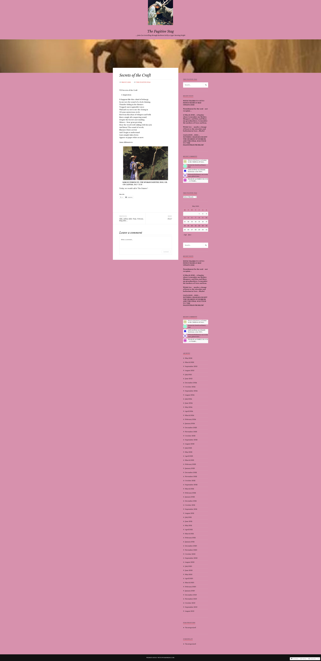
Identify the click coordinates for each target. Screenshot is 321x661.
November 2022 (191, 476)
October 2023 (190, 436)
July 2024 (188, 399)
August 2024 (189, 395)
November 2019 (191, 599)
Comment (166, 251)
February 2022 (190, 493)
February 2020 (190, 587)
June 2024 (189, 403)
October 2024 (190, 387)
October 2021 (190, 505)
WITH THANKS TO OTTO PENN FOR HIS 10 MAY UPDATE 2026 (193, 103)
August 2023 (189, 444)
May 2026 (188, 358)
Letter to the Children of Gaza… (197, 161)
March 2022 (189, 489)
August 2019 (189, 611)
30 (203, 229)
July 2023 (188, 448)
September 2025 (191, 366)
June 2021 (188, 521)
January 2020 (190, 591)
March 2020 (189, 583)
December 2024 (191, 383)
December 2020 (191, 546)
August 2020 (189, 562)
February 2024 (190, 419)
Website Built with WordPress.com (160, 657)
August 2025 (189, 370)
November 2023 (191, 432)
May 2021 (188, 525)
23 (203, 225)
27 (192, 229)
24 (206, 225)
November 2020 (191, 550)
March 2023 (189, 460)
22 (199, 225)
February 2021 (190, 538)
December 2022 (191, 472)
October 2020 (190, 554)
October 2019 (190, 603)
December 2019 (191, 595)
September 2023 (191, 440)
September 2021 (191, 509)
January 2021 (190, 542)
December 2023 (191, 428)
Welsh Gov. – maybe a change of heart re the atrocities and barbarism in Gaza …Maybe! (195, 129)
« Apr (185, 235)
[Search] (205, 85)
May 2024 (188, 407)
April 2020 (189, 578)
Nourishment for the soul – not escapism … (195, 110)
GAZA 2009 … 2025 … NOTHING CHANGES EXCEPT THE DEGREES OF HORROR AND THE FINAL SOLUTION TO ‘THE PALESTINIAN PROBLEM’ (195, 140)
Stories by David (193, 165)
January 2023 (190, 468)
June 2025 (188, 379)
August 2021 (189, 513)
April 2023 (189, 456)
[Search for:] (195, 85)
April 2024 (189, 411)
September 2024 (191, 391)
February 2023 (190, 464)
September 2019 (191, 607)
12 (188, 221)
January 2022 (190, 497)
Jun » (190, 235)
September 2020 (191, 558)
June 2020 (189, 570)
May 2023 (188, 452)
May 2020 (188, 574)
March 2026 (189, 362)
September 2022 (191, 485)
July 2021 (188, 517)
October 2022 (190, 481)
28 (195, 229)
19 (188, 225)
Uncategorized (190, 627)
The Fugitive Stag (160, 31)
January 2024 (190, 423)
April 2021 (189, 530)
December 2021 (191, 501)
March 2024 (189, 415)
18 (185, 225)
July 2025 (188, 375)
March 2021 (189, 534)
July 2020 (188, 566)
